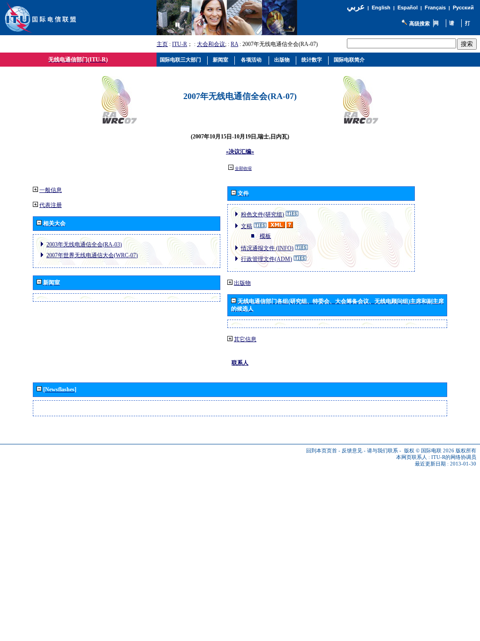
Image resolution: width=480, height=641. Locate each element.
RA (234, 44)
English (381, 7)
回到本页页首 (321, 450)
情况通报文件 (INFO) (267, 248)
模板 (265, 236)
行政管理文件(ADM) (266, 259)
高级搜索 (419, 23)
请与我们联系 (382, 450)
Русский (463, 7)
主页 (162, 44)
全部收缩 (243, 168)
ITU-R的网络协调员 (453, 457)
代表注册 (50, 205)
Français (435, 7)
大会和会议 (211, 44)
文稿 (246, 226)
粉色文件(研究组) (262, 214)
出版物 (242, 283)
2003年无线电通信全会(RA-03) (84, 244)
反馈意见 (352, 450)
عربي (356, 6)
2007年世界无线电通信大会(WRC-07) (92, 255)
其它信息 (245, 339)
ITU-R (179, 44)
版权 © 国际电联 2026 (429, 450)
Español (408, 7)
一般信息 (50, 190)
